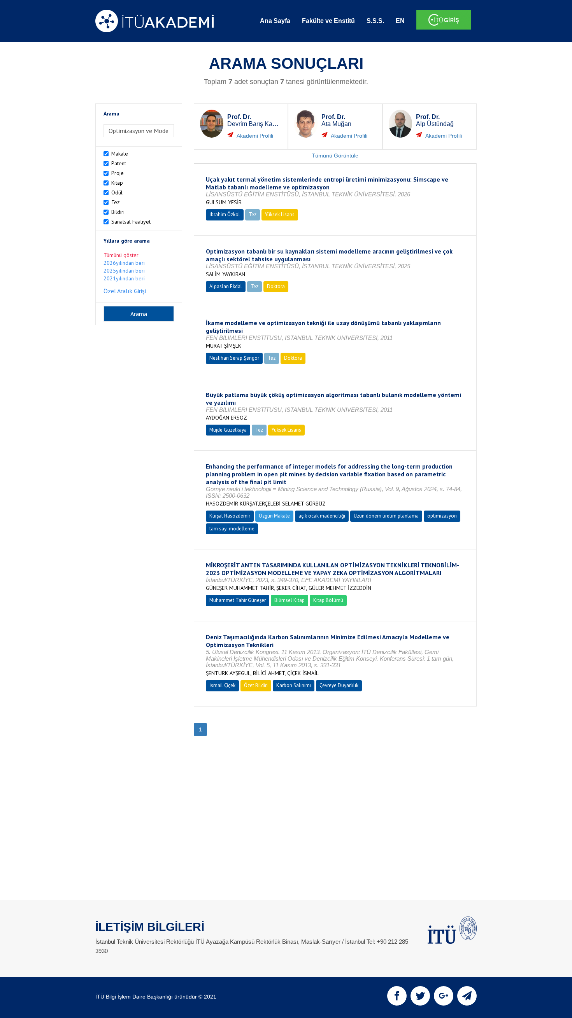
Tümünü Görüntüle (335, 155)
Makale (119, 153)
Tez (115, 202)
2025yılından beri (124, 270)
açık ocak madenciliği (321, 515)
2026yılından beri (124, 262)
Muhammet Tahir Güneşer (237, 600)
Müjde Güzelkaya (228, 430)
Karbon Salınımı (293, 685)
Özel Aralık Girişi (125, 291)
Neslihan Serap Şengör (234, 358)
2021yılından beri (124, 278)
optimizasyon (442, 515)
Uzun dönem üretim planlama (386, 515)
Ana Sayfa (275, 20)
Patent (118, 163)
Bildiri (118, 211)
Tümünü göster (121, 255)
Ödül (117, 192)
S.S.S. (375, 20)
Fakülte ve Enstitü (328, 20)
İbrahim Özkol (224, 214)
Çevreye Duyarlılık (338, 685)
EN (400, 20)
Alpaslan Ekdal (225, 286)
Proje (117, 173)
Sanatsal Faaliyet (131, 221)
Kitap (117, 182)
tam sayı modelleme (231, 528)
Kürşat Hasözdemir (229, 515)
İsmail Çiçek (222, 685)
